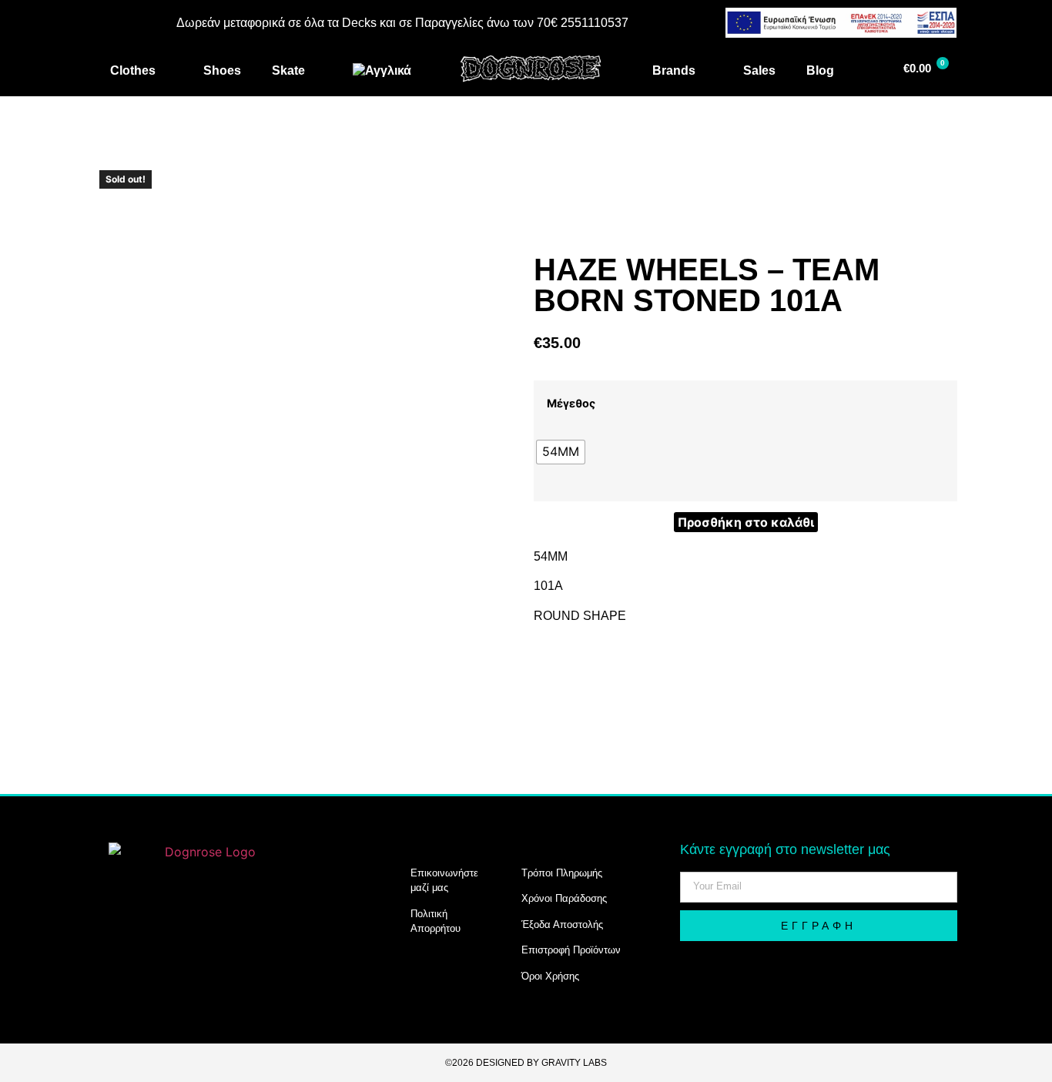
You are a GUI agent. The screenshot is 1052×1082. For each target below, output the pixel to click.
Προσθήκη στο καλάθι (746, 522)
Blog (820, 70)
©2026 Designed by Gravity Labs (526, 1062)
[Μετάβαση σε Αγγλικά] (382, 71)
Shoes (222, 70)
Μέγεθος (571, 403)
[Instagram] (132, 959)
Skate (288, 70)
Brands (673, 70)
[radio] (561, 452)
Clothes (133, 70)
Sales (759, 70)
